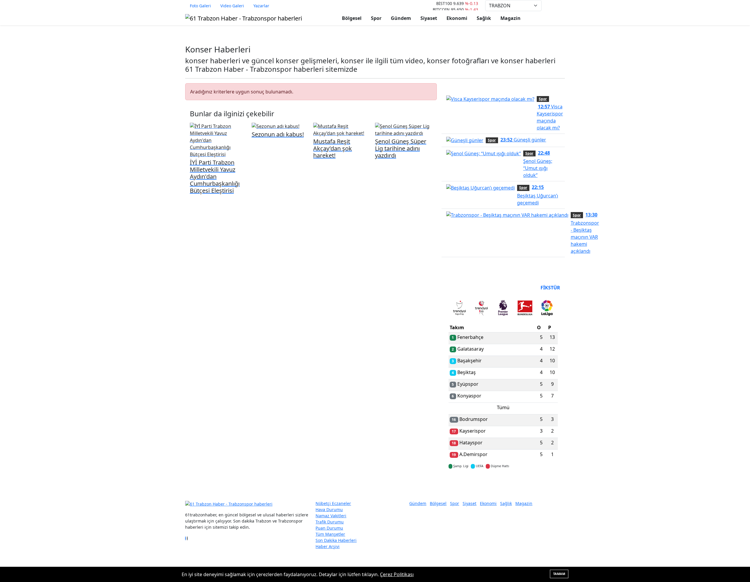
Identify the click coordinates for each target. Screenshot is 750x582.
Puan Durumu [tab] (464, 287)
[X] (187, 538)
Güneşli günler (523, 139)
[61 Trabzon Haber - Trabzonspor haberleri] (243, 17)
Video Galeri (232, 5)
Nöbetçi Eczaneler (333, 503)
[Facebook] (185, 538)
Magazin (510, 18)
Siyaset (428, 18)
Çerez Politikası (397, 574)
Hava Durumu (329, 509)
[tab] (460, 309)
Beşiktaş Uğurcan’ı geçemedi (537, 195)
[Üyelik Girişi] (562, 5)
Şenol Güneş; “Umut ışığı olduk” (537, 164)
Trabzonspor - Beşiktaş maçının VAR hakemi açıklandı (585, 232)
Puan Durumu (329, 528)
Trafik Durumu (330, 522)
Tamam (559, 573)
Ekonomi (456, 18)
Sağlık (484, 18)
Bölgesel (352, 18)
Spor (376, 18)
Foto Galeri (200, 5)
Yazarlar (261, 5)
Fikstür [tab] (550, 287)
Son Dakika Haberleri (336, 540)
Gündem (401, 18)
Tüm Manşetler (330, 534)
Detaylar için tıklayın (503, 483)
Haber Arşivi (328, 546)
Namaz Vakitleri (331, 515)
